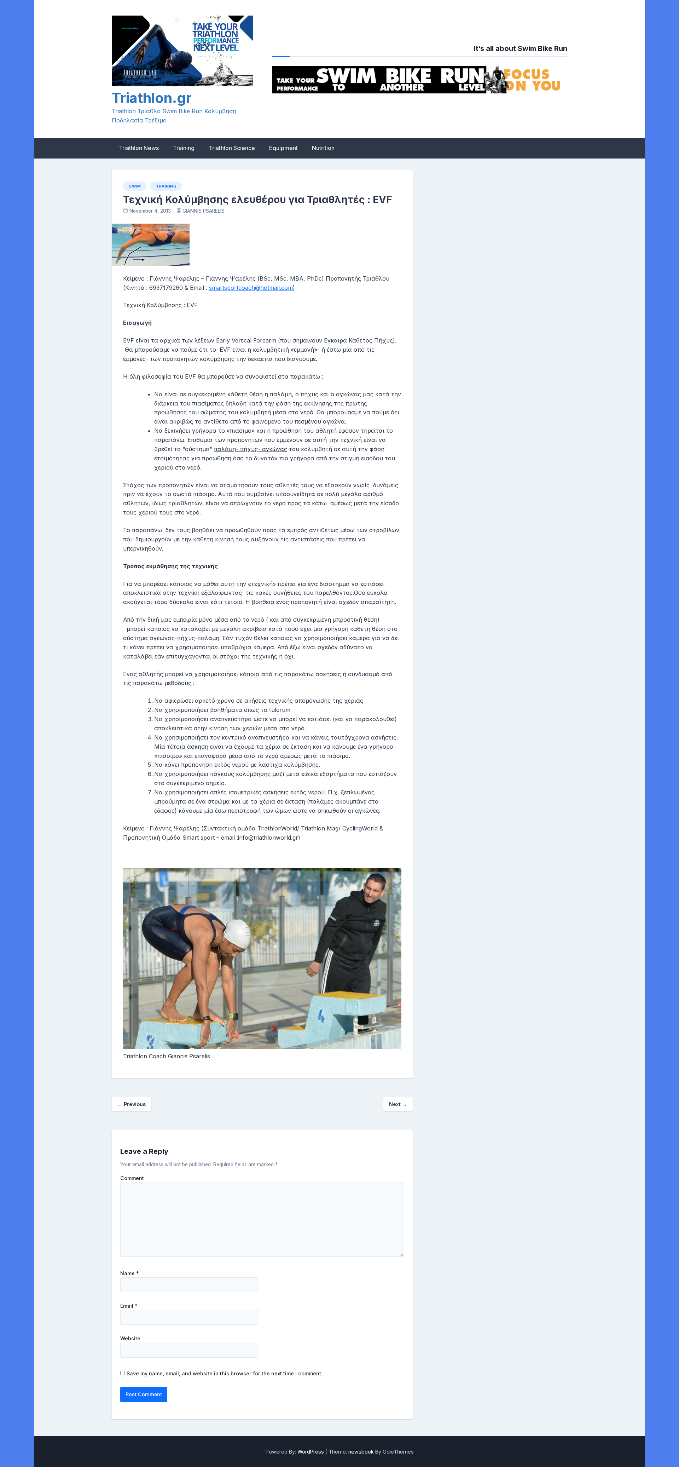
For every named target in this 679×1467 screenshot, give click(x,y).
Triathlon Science (232, 147)
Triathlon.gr (152, 98)
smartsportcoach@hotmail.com (251, 287)
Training (184, 147)
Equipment (283, 147)
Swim (135, 186)
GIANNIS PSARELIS (203, 211)
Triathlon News (139, 147)
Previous (131, 1104)
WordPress (310, 1452)
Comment (132, 1178)
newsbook (361, 1452)
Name (129, 1273)
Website (130, 1338)
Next (398, 1104)
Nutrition (323, 147)
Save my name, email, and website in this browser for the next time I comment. (225, 1373)
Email (129, 1306)
